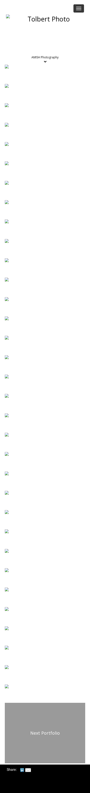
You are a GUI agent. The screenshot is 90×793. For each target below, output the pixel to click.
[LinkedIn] (22, 769)
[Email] (28, 769)
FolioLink (48, 786)
